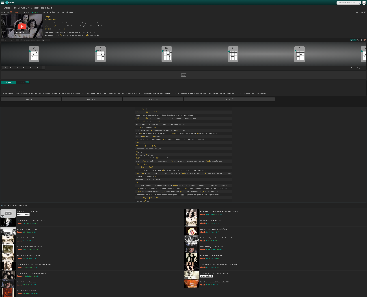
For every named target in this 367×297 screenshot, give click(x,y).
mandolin (25, 68)
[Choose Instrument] (43, 67)
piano (12, 68)
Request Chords (23, 214)
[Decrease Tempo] (2, 40)
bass (38, 68)
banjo (32, 68)
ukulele (19, 68)
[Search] (358, 3)
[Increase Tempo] (17, 40)
